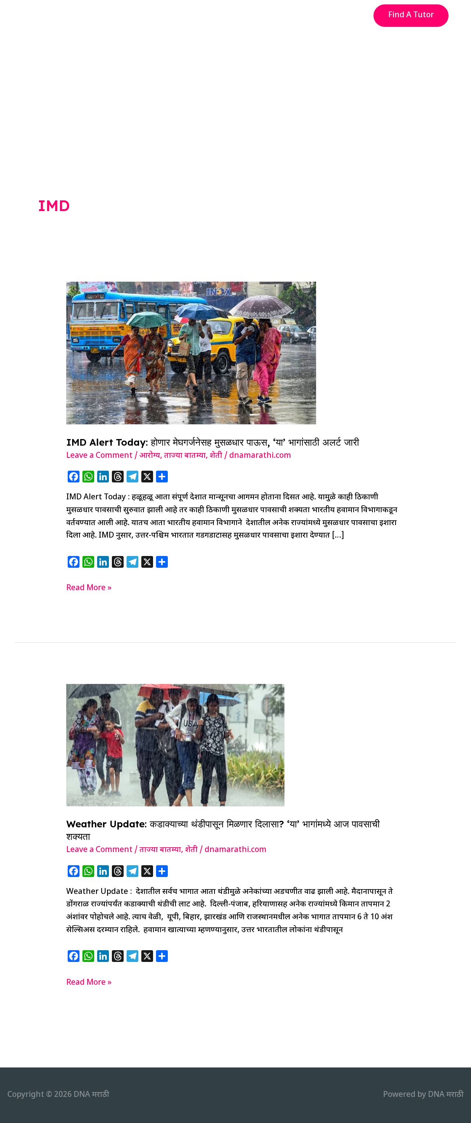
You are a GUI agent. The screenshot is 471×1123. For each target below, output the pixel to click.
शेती (216, 456)
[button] (411, 15)
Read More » (88, 589)
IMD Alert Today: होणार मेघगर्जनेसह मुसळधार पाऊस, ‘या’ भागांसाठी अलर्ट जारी (212, 442)
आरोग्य (149, 456)
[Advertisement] (235, 86)
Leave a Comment (99, 456)
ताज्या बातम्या (185, 456)
